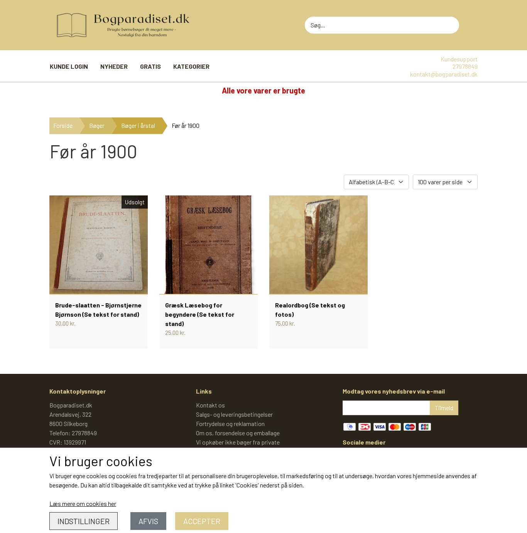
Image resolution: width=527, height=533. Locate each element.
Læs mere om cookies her (82, 503)
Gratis (150, 66)
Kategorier (191, 66)
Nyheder (114, 66)
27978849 (465, 66)
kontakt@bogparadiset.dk (444, 74)
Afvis (148, 521)
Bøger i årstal (138, 125)
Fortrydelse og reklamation (230, 423)
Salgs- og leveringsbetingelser (234, 414)
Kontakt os (210, 405)
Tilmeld (444, 407)
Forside (63, 125)
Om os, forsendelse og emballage (238, 432)
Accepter (201, 521)
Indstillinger (83, 521)
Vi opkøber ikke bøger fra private (238, 442)
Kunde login (69, 66)
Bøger (97, 125)
